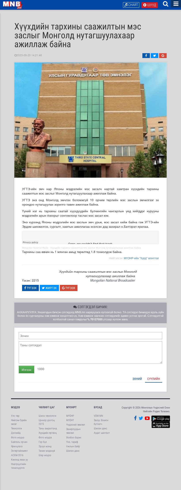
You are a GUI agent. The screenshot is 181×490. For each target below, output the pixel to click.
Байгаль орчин (19, 441)
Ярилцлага (17, 446)
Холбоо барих (73, 437)
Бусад (98, 407)
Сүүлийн (153, 379)
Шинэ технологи (47, 415)
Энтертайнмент (19, 450)
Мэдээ (15, 407)
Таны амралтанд (48, 428)
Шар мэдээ (45, 455)
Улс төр (15, 415)
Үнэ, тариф (72, 441)
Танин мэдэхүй (47, 450)
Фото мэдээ (17, 437)
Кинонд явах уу (19, 459)
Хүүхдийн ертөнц (48, 432)
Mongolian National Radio (35, 248)
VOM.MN (98, 415)
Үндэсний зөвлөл (75, 424)
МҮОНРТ (71, 407)
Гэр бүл (43, 441)
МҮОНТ (70, 420)
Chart (132, 5)
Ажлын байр (73, 446)
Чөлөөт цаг (47, 407)
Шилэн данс (72, 450)
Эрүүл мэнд (45, 446)
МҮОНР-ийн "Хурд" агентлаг (141, 258)
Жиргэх (51, 288)
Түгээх (31, 288)
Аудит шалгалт (102, 432)
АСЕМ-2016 (17, 455)
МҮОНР (70, 415)
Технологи (16, 428)
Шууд (151, 5)
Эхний (137, 379)
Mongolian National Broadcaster (112, 280)
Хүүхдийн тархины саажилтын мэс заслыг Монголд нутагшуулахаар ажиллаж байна (95, 248)
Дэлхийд (16, 432)
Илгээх (26, 369)
